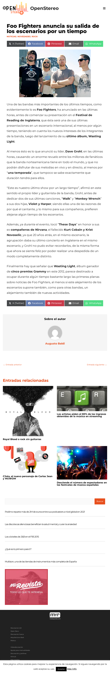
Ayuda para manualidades (20, 650)
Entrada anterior (12, 364)
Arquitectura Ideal (17, 637)
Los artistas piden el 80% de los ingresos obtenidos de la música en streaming (81, 415)
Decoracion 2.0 (16, 628)
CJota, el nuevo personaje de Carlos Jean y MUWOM (27, 477)
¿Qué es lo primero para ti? (18, 549)
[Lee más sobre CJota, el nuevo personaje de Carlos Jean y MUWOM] (28, 459)
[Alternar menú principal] (104, 8)
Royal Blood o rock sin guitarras (22, 439)
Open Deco (15, 631)
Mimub (13, 657)
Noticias (11, 36)
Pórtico (13, 641)
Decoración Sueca (17, 634)
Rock (35, 36)
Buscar (100, 501)
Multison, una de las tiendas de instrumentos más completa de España (41, 561)
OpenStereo (44, 8)
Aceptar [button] (61, 669)
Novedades (24, 36)
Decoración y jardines (18, 653)
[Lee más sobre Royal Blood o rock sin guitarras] (28, 411)
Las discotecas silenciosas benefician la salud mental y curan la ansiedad (41, 524)
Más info (72, 669)
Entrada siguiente (97, 364)
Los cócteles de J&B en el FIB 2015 (22, 536)
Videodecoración (17, 647)
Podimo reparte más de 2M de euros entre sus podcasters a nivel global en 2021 (45, 511)
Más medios (15, 660)
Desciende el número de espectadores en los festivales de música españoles (82, 483)
